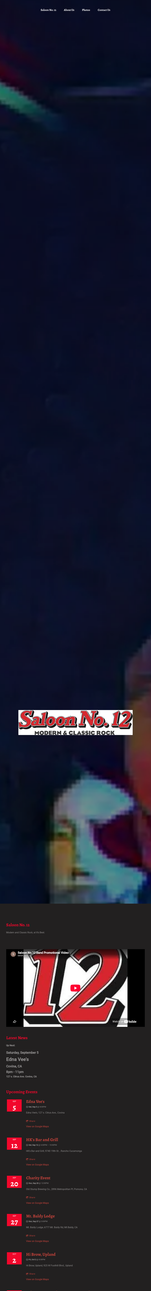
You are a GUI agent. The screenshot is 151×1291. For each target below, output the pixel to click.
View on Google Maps (37, 1126)
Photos (86, 10)
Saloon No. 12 (48, 10)
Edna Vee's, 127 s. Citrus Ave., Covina (45, 1112)
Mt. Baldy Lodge (40, 1216)
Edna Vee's (35, 1101)
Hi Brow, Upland (41, 1254)
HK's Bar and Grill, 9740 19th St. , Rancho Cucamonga (54, 1151)
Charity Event (38, 1178)
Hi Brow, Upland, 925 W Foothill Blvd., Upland (49, 1265)
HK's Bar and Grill (42, 1140)
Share (32, 1121)
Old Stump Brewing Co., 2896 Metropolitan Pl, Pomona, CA (56, 1189)
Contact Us (104, 10)
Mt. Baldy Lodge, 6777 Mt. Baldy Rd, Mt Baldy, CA (51, 1227)
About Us (69, 10)
